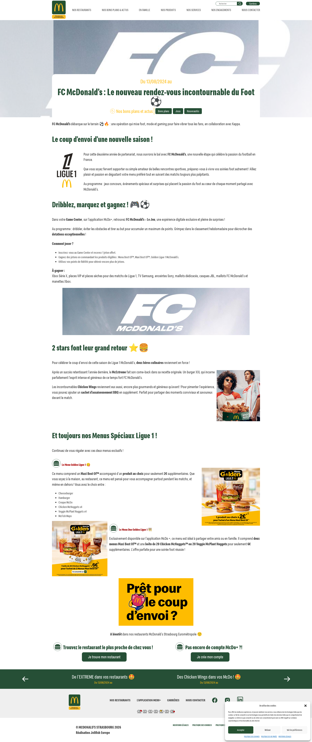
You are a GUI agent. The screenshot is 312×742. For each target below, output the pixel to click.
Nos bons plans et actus (134, 111)
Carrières (253, 3)
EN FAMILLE (144, 10)
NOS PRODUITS (168, 10)
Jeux (178, 111)
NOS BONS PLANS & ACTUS (115, 10)
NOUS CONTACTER (251, 10)
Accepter (240, 729)
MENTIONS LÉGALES (285, 736)
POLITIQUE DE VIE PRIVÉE (269, 736)
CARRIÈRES (173, 700)
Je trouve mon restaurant (104, 656)
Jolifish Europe (100, 732)
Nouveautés (193, 111)
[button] (305, 705)
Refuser (268, 729)
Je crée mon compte (210, 656)
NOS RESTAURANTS (81, 10)
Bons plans (163, 111)
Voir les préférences (294, 729)
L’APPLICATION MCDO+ (149, 700)
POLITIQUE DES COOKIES (252, 736)
